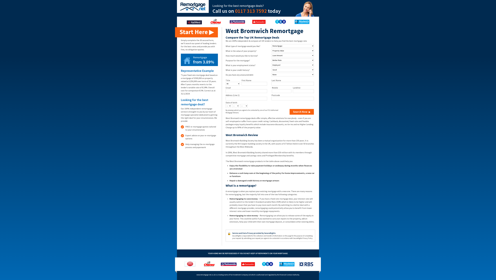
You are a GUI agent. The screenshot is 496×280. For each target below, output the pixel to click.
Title (228, 80)
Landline (296, 87)
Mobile (275, 87)
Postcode (276, 95)
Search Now (300, 111)
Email (228, 87)
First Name (246, 80)
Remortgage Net (193, 6)
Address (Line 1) (232, 95)
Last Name (276, 80)
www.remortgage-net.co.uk (205, 275)
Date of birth (231, 102)
